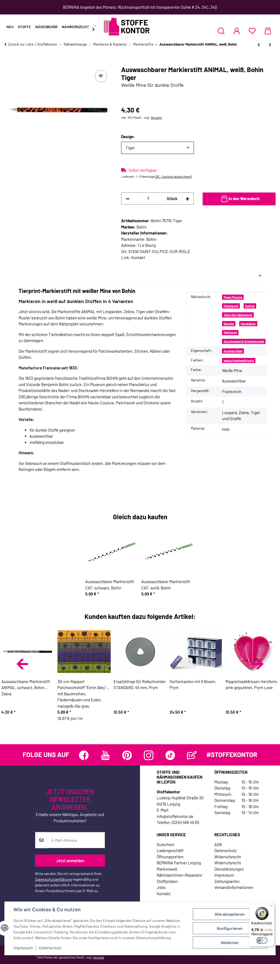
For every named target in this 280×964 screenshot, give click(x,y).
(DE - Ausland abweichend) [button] (173, 176)
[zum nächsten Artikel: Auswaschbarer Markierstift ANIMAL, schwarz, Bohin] (270, 45)
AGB (218, 844)
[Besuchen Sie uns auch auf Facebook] (84, 755)
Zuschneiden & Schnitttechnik (244, 341)
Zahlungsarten (227, 881)
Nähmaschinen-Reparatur (179, 875)
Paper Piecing (233, 297)
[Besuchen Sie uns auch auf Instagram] (149, 755)
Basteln (229, 323)
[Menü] (271, 907)
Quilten (250, 306)
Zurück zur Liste (20, 44)
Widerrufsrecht (227, 856)
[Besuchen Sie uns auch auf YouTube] (105, 755)
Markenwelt (167, 869)
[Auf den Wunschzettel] (101, 76)
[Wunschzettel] (252, 31)
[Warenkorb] (268, 31)
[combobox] (157, 148)
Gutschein (165, 844)
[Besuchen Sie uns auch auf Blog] (192, 755)
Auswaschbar (233, 351)
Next (258, 664)
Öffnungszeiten (170, 856)
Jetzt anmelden (70, 860)
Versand (156, 117)
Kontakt (138, 257)
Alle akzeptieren (230, 914)
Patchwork (231, 306)
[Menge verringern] (127, 198)
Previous (22, 664)
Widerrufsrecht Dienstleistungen (229, 865)
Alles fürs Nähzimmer (238, 315)
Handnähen (248, 323)
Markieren (230, 332)
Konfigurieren (230, 928)
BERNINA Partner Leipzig (179, 862)
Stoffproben (167, 881)
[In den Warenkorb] (8, 63)
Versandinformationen (233, 887)
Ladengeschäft (170, 850)
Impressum (23, 947)
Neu (10, 27)
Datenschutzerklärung (53, 879)
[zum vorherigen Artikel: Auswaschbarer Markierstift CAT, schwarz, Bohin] (258, 45)
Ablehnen (230, 942)
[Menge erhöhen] (187, 198)
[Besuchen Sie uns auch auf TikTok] (170, 755)
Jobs (161, 887)
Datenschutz (50, 947)
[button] (221, 31)
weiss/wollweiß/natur (239, 360)
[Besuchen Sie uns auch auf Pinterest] (127, 755)
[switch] (261, 940)
